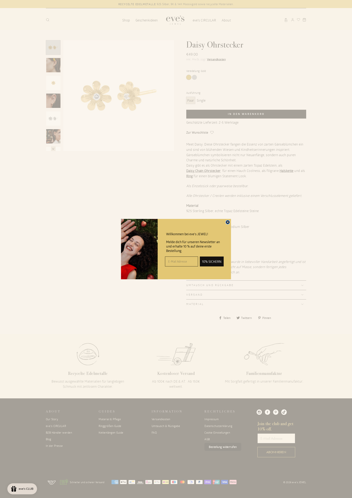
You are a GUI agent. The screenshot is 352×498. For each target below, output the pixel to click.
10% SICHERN (211, 261)
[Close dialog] (228, 222)
